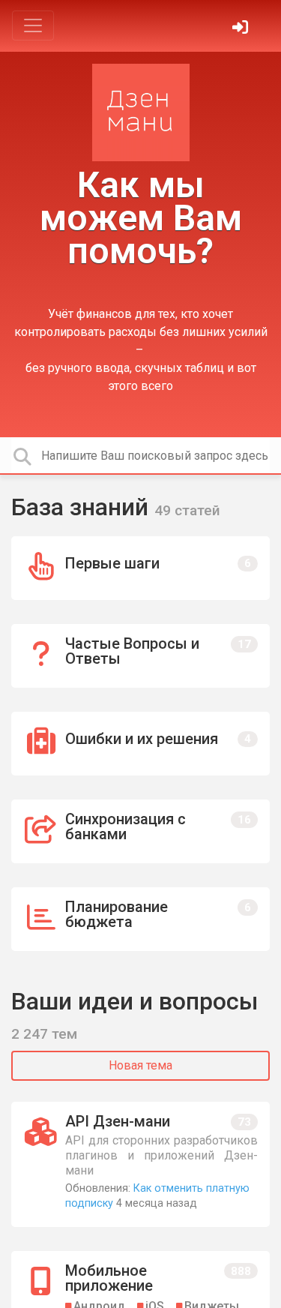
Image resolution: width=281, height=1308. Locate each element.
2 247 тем (44, 1033)
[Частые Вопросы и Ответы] (140, 656)
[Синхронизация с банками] (140, 831)
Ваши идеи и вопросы (135, 1001)
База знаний (82, 507)
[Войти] (242, 29)
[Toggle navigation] (33, 25)
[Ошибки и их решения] (140, 744)
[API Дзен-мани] (140, 1164)
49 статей (187, 510)
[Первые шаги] (140, 568)
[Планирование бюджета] (140, 919)
